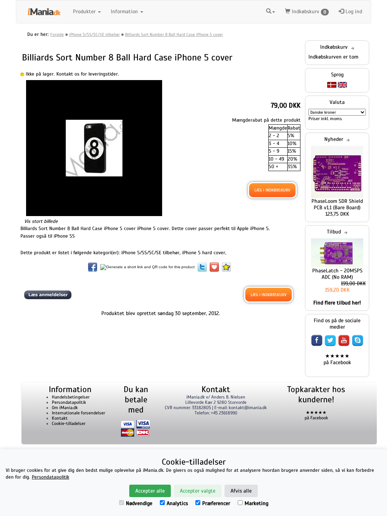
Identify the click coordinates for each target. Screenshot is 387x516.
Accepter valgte (197, 491)
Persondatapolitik (69, 402)
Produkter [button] (85, 11)
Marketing (256, 503)
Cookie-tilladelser (68, 423)
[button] (270, 10)
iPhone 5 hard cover (203, 253)
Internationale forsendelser (78, 413)
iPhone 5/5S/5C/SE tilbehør (94, 34)
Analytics (177, 503)
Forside (57, 34)
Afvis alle (241, 491)
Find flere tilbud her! (337, 303)
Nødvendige (139, 503)
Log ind (353, 11)
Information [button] (125, 11)
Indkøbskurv (308, 11)
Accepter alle (150, 491)
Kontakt (60, 418)
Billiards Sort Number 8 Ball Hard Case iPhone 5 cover (174, 34)
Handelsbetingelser (71, 397)
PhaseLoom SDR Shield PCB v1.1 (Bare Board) (337, 204)
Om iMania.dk (65, 407)
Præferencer (216, 503)
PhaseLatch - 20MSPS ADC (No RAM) (337, 273)
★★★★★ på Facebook (337, 359)
